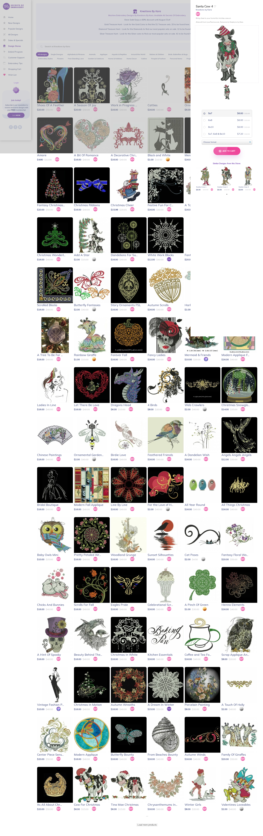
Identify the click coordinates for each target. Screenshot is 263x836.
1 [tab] (226, 194)
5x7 (210, 113)
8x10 (211, 127)
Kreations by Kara (204, 9)
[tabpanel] (206, 179)
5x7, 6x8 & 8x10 (216, 134)
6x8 (210, 120)
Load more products (147, 825)
